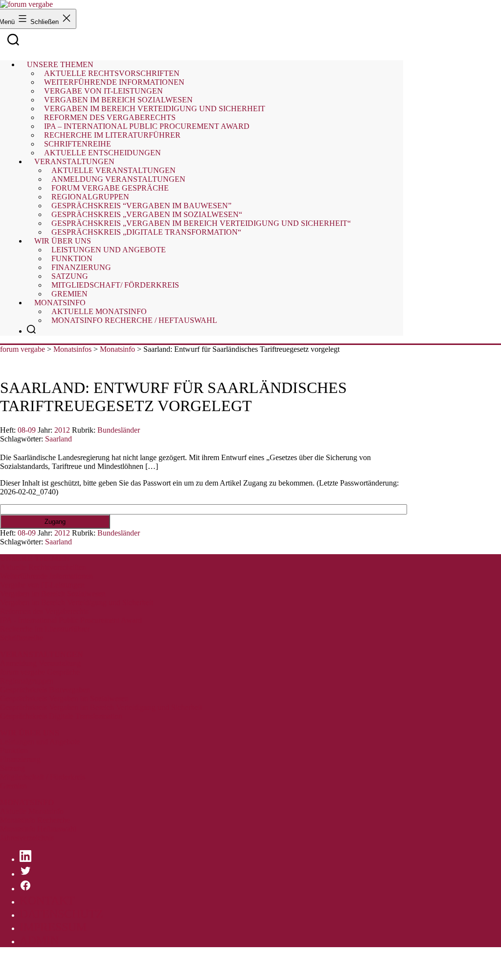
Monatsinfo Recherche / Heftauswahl (134, 320)
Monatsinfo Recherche (35, 820)
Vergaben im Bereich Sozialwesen (53, 593)
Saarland (58, 439)
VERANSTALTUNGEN (41, 654)
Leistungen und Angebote (108, 249)
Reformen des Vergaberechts (44, 611)
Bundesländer (118, 430)
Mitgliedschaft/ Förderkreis (115, 285)
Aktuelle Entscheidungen (102, 152)
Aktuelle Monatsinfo (32, 811)
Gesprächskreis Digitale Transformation (61, 716)
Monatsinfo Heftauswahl (38, 829)
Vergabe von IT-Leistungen (42, 585)
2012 (62, 430)
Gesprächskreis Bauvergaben (45, 690)
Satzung (12, 768)
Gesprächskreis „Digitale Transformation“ (146, 232)
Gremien (69, 294)
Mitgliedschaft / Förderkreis (42, 777)
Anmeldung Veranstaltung (40, 663)
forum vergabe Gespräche (40, 672)
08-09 (27, 430)
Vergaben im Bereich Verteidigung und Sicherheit (76, 602)
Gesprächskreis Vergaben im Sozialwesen (64, 698)
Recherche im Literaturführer (45, 629)
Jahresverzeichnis (27, 837)
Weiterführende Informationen (46, 576)
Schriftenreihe (21, 638)
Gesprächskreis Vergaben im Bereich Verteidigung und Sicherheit (101, 707)
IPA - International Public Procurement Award (71, 620)
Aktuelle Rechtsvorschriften (43, 567)
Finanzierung (20, 759)
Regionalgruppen (26, 681)
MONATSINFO (27, 802)
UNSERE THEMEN (35, 558)
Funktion (14, 750)
